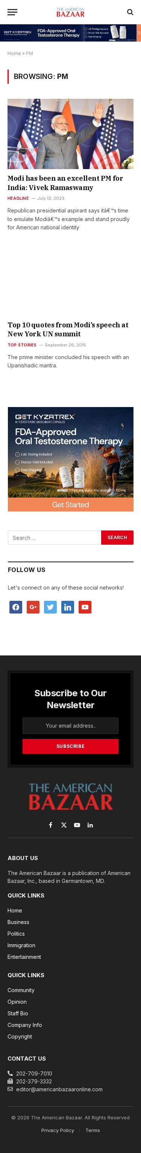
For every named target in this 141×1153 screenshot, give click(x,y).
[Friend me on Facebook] (15, 606)
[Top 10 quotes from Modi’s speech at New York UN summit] (70, 280)
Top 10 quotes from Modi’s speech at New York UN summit (68, 329)
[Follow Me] (50, 606)
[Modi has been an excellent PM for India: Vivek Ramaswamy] (70, 134)
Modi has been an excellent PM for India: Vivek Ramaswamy (65, 183)
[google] (33, 606)
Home (14, 53)
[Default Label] (67, 606)
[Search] (129, 12)
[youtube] (85, 606)
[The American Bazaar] (70, 12)
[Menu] (12, 12)
